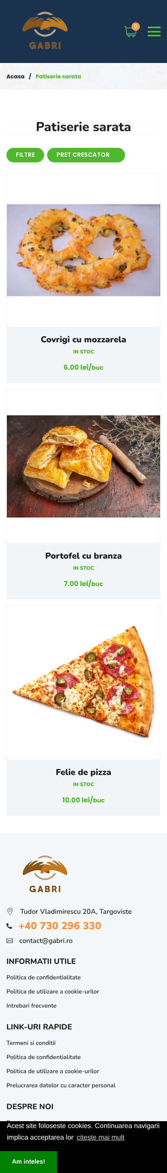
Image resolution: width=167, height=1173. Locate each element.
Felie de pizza (83, 773)
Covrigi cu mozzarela (83, 340)
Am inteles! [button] (28, 1161)
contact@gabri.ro (46, 941)
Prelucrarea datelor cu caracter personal (61, 1085)
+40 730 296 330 (59, 926)
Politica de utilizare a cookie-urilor (52, 991)
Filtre (25, 154)
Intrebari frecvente (31, 1006)
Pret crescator (84, 154)
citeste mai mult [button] (100, 1137)
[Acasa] (46, 52)
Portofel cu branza (83, 556)
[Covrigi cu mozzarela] (83, 250)
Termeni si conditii (31, 1043)
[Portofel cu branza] (83, 466)
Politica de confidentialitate (43, 977)
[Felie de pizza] (83, 683)
